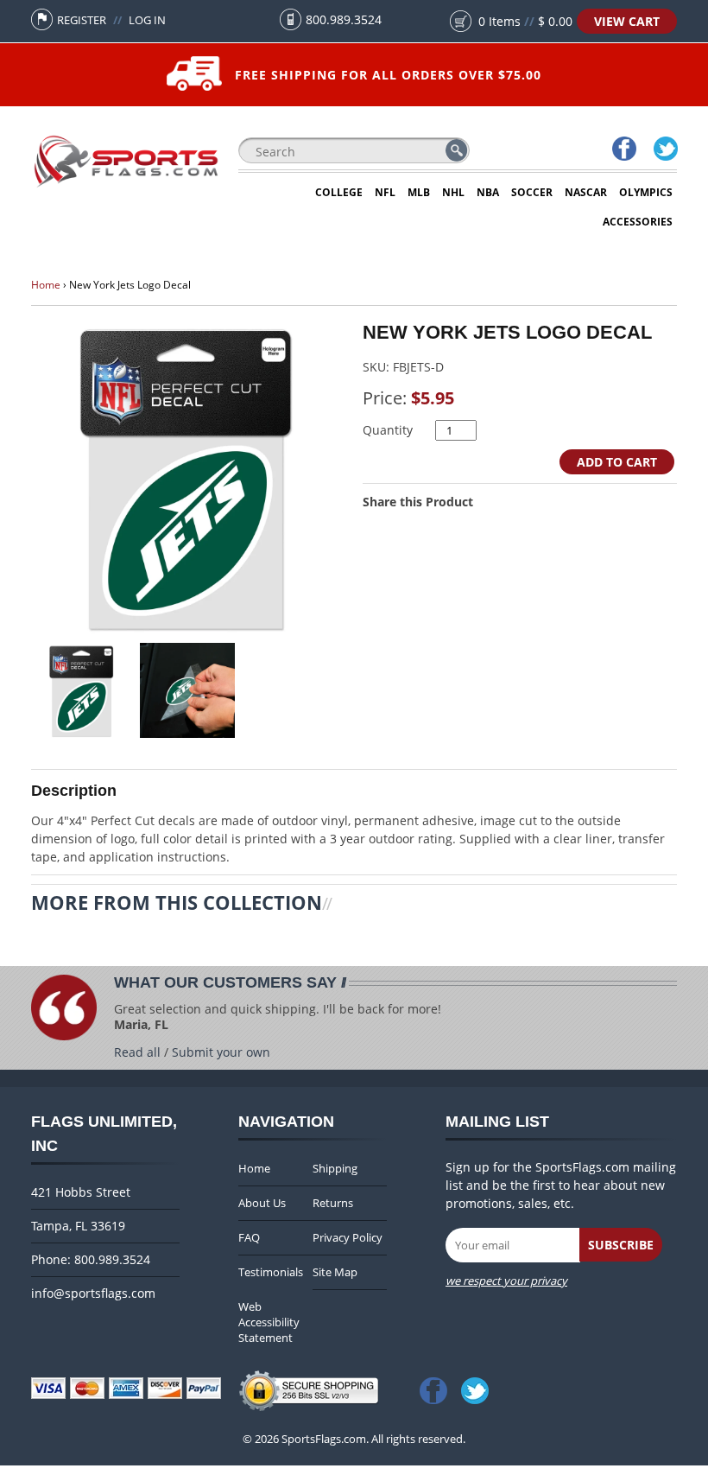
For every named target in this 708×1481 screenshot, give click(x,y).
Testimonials (270, 1272)
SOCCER (532, 192)
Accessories (638, 221)
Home (45, 284)
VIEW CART (627, 21)
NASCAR (586, 192)
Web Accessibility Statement (269, 1322)
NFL (385, 192)
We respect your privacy (506, 1280)
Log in (147, 20)
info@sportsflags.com (93, 1293)
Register (81, 20)
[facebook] (623, 151)
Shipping (335, 1168)
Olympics (646, 192)
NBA (488, 192)
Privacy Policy (347, 1237)
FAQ (249, 1237)
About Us (262, 1203)
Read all (137, 1052)
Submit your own (221, 1052)
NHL (453, 192)
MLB (419, 192)
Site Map (335, 1272)
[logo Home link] (126, 186)
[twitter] (665, 151)
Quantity (388, 430)
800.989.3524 (344, 19)
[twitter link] (478, 1385)
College (339, 192)
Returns (333, 1203)
